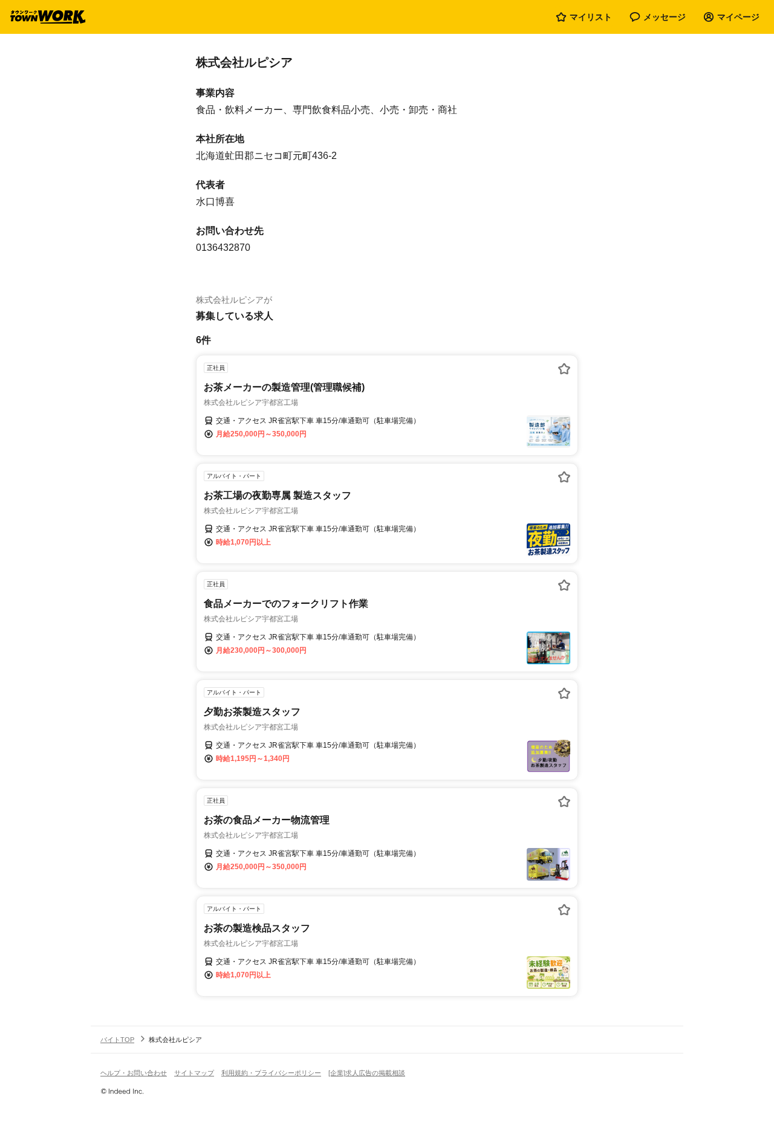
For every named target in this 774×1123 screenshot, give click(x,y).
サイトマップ (194, 1072)
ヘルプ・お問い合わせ (133, 1072)
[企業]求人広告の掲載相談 (366, 1072)
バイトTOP (117, 1039)
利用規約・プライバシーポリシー (271, 1072)
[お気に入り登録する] (564, 368)
